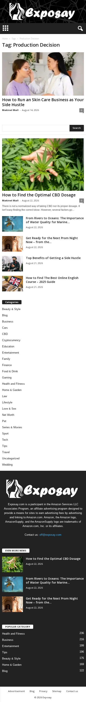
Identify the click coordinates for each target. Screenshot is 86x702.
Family (6, 358)
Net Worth (8, 414)
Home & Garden (12, 390)
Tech (5, 439)
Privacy (43, 691)
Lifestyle (7, 402)
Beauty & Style (11, 309)
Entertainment (10, 352)
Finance (7, 365)
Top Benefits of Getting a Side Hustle (53, 258)
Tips (4, 446)
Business (7, 321)
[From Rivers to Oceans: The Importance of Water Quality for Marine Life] (12, 224)
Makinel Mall (10, 110)
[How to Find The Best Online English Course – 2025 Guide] (12, 283)
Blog (5, 315)
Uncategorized (10, 458)
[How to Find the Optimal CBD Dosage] (43, 164)
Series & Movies (12, 427)
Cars (5, 327)
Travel (6, 452)
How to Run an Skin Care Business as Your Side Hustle (43, 102)
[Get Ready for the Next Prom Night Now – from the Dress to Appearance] (12, 244)
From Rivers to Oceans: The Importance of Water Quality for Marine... (55, 220)
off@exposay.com (50, 534)
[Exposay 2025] (43, 11)
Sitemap (56, 691)
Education (8, 346)
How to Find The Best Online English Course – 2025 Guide (52, 280)
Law (4, 396)
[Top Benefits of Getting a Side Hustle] (12, 263)
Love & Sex (9, 408)
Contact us (72, 691)
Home (5, 38)
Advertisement (16, 691)
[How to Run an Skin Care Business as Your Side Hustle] (43, 74)
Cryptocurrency (11, 340)
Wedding (7, 464)
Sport (5, 433)
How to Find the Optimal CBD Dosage (39, 195)
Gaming (6, 377)
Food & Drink (10, 371)
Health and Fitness (13, 383)
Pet (4, 421)
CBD (5, 334)
